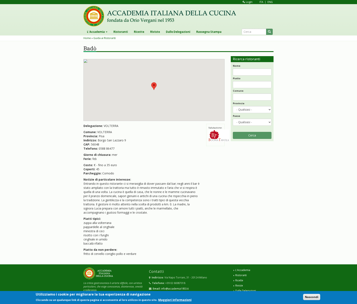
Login (248, 2)
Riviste (155, 32)
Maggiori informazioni (175, 300)
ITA (261, 2)
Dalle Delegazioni (178, 32)
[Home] (161, 16)
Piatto (236, 78)
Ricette (139, 32)
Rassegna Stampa (208, 32)
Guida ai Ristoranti (104, 38)
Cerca (252, 135)
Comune (238, 90)
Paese (236, 115)
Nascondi (311, 297)
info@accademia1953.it (175, 288)
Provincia (238, 103)
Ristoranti (120, 32)
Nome (236, 65)
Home (87, 38)
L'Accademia (96, 32)
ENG (270, 2)
